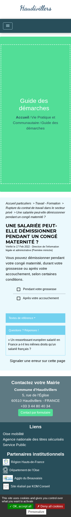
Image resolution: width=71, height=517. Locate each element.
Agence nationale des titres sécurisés (33, 439)
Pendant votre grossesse (36, 289)
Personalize (36, 511)
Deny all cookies (51, 506)
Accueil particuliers (19, 203)
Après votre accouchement (37, 298)
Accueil (22, 117)
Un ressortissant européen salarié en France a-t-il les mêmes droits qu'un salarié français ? (34, 344)
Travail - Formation (48, 203)
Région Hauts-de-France (27, 461)
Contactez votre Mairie (35, 382)
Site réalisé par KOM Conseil (30, 486)
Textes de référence (21, 318)
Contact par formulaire (35, 412)
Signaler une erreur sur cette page (37, 361)
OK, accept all (21, 506)
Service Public (14, 445)
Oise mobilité (13, 434)
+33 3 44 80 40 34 (35, 406)
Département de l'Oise (24, 470)
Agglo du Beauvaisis (28, 478)
